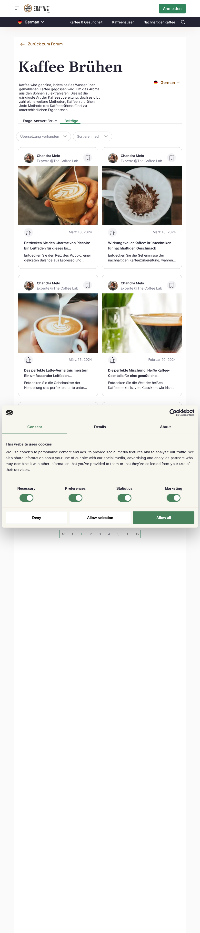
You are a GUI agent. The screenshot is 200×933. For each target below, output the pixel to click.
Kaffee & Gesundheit (86, 22)
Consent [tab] (34, 427)
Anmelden (172, 8)
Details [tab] (100, 427)
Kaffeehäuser (123, 22)
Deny (36, 517)
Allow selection (100, 517)
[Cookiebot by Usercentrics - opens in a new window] (173, 412)
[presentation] (39, 121)
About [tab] (165, 427)
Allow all (163, 517)
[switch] (75, 498)
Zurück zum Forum (45, 43)
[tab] (39, 121)
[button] (42, 22)
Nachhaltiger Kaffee (159, 22)
